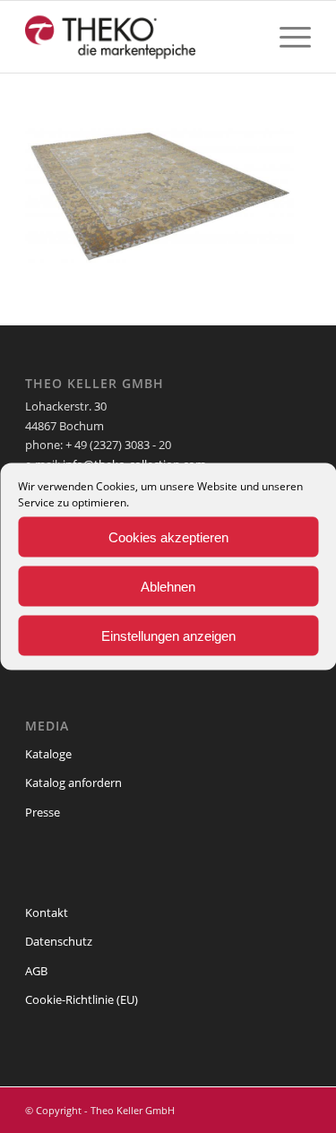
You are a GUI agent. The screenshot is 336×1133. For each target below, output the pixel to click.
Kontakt (46, 912)
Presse (42, 812)
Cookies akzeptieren (168, 536)
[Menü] (286, 37)
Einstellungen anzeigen (168, 635)
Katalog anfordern (73, 782)
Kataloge (48, 754)
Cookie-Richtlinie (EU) (81, 999)
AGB (36, 971)
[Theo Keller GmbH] (139, 37)
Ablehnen (168, 585)
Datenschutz (58, 941)
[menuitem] (286, 37)
